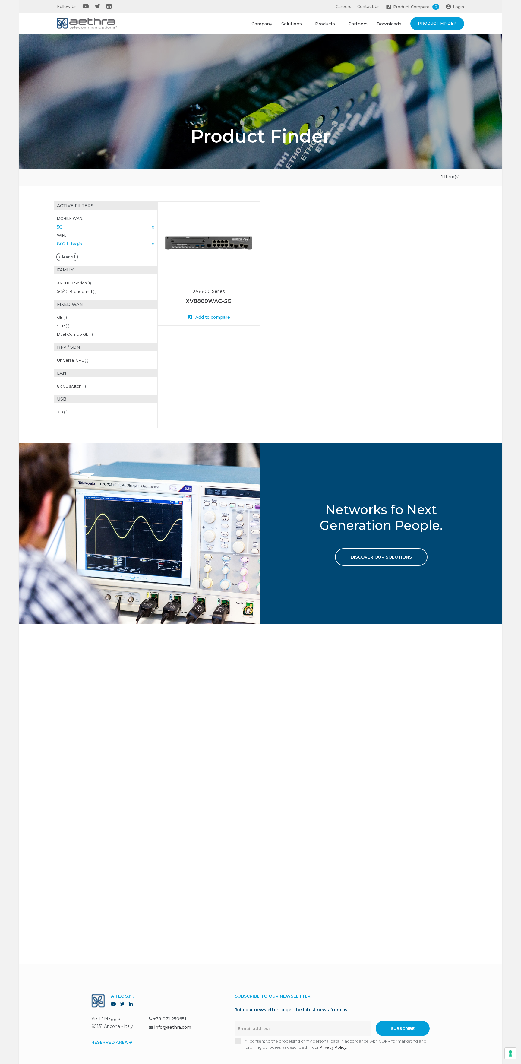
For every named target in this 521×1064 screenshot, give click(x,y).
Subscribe (403, 1028)
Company (261, 24)
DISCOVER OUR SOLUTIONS (381, 557)
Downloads (389, 24)
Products (325, 24)
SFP (63, 325)
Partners (358, 24)
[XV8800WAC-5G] (209, 243)
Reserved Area (110, 1042)
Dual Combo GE (75, 334)
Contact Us (368, 6)
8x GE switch (71, 386)
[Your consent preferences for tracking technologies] (510, 1053)
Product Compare (415, 6)
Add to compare (212, 317)
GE (62, 317)
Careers (343, 6)
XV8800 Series (74, 282)
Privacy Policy (333, 1047)
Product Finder (437, 23)
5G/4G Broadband (76, 291)
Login (458, 6)
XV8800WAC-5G (209, 301)
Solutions (292, 24)
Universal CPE (72, 360)
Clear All (67, 257)
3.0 (62, 412)
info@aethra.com (172, 1027)
